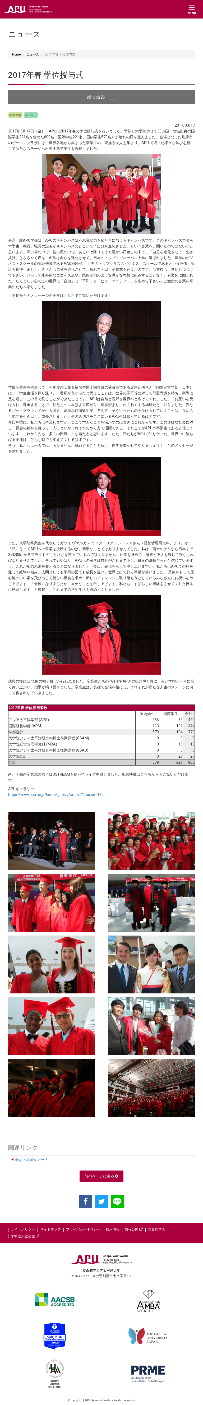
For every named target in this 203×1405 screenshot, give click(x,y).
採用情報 (112, 1229)
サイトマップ (50, 1229)
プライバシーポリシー (83, 1229)
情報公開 (132, 1229)
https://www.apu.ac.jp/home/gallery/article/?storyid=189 (56, 795)
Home (16, 54)
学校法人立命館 (23, 1236)
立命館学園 (156, 1229)
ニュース (32, 54)
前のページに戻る (100, 1176)
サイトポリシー (23, 1229)
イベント (31, 115)
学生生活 (15, 115)
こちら (69, 295)
